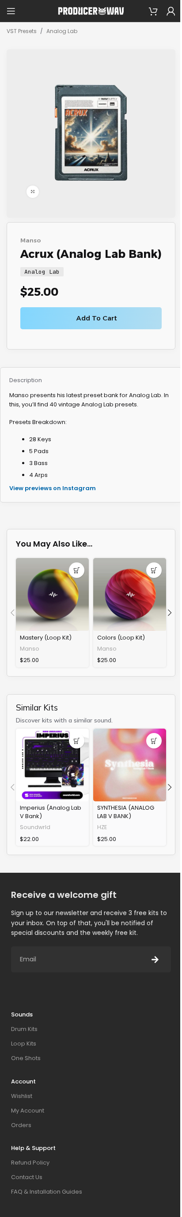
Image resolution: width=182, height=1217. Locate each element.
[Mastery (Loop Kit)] (52, 594)
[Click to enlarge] (33, 192)
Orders (21, 1125)
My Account (27, 1110)
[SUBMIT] (155, 959)
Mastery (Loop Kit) (46, 637)
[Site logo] (91, 11)
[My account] (171, 11)
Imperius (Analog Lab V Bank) (50, 812)
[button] (76, 570)
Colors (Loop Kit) (121, 637)
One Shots (26, 1058)
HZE (102, 827)
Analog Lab (61, 31)
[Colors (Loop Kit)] (129, 594)
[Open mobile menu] (11, 11)
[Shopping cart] (153, 11)
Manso (30, 240)
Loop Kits (23, 1043)
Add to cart (96, 318)
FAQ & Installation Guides (46, 1191)
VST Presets (22, 31)
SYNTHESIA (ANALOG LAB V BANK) (125, 812)
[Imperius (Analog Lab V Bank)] (52, 765)
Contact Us (26, 1177)
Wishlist (21, 1096)
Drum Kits (24, 1029)
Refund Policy (30, 1162)
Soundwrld (35, 827)
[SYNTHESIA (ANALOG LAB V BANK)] (129, 765)
